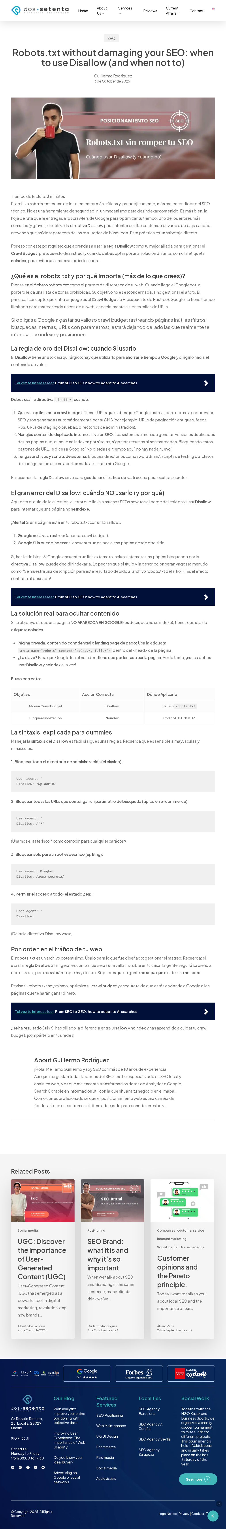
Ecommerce (106, 1447)
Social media (28, 1230)
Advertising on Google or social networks (67, 1477)
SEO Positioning (109, 1415)
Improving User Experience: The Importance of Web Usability (69, 1440)
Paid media (105, 1457)
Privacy (184, 1514)
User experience (192, 1247)
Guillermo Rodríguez (113, 75)
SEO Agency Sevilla (155, 1439)
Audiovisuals (106, 1478)
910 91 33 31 (20, 1438)
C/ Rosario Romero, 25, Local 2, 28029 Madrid (27, 1423)
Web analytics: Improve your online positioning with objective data (69, 1416)
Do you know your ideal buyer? (68, 1460)
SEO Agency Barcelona (149, 1411)
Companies (166, 1230)
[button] (219, 1504)
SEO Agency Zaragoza (149, 1452)
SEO (111, 38)
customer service (190, 1230)
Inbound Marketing (171, 1239)
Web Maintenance (111, 1426)
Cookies (197, 1514)
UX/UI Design (107, 1436)
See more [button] (194, 1480)
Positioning (96, 1230)
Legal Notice (168, 1514)
